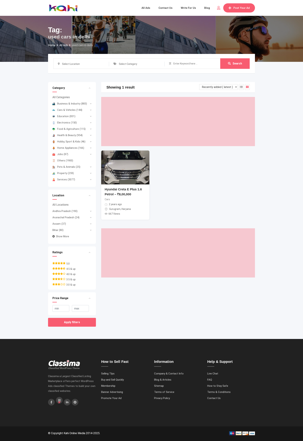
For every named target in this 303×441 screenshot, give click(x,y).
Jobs (62, 154)
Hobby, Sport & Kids (71, 141)
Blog (207, 7)
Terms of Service (164, 392)
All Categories (61, 97)
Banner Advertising (112, 392)
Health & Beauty (70, 135)
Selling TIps (108, 373)
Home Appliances (70, 147)
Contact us (165, 7)
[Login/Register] (218, 8)
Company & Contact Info (169, 373)
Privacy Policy (162, 398)
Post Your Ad (241, 7)
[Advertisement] (178, 121)
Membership (108, 385)
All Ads (146, 7)
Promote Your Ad (111, 398)
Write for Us (188, 7)
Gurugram (114, 209)
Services (66, 179)
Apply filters (72, 322)
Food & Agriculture (71, 128)
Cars (107, 199)
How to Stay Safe (217, 385)
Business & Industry (72, 103)
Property (65, 173)
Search (237, 63)
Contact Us (214, 398)
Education (66, 116)
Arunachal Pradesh (65, 217)
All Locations (60, 204)
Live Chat (212, 373)
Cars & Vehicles (69, 110)
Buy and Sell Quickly (112, 379)
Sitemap (159, 385)
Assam (59, 223)
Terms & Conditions (219, 392)
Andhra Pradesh (65, 211)
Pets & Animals (68, 166)
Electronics (67, 122)
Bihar (57, 230)
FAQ (209, 379)
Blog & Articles (162, 379)
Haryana (126, 209)
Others (65, 160)
